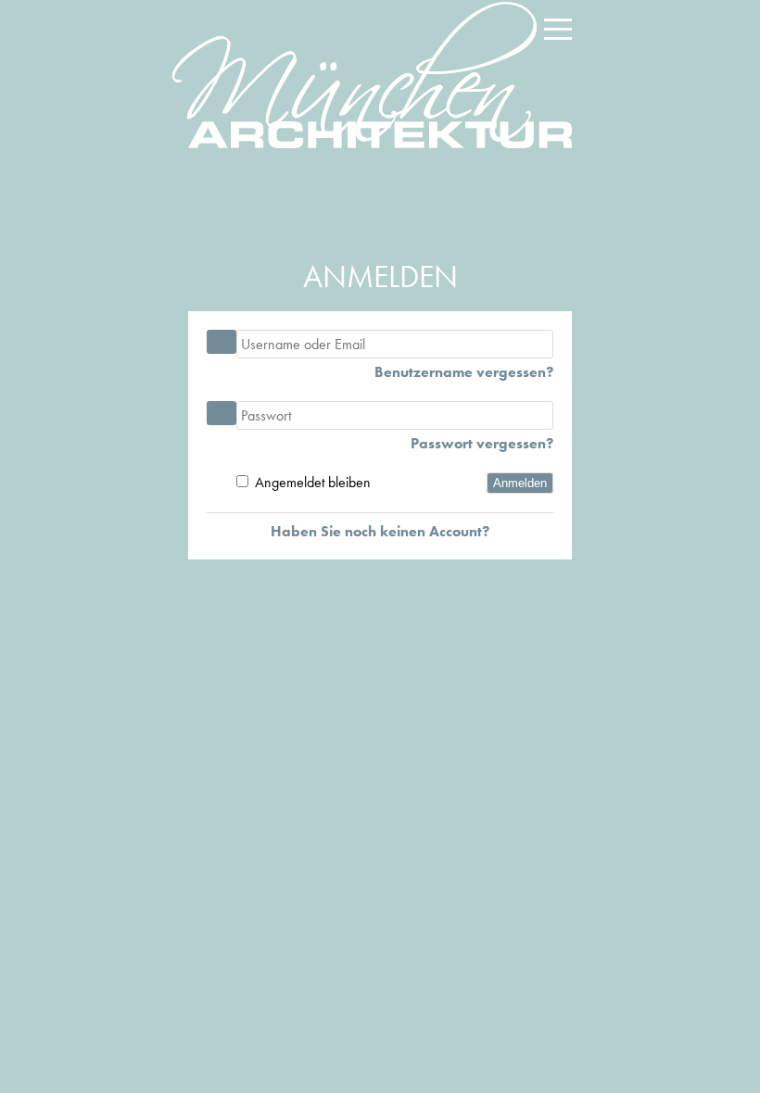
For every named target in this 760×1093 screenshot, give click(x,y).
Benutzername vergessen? (463, 372)
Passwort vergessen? (482, 443)
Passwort (221, 413)
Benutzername (221, 342)
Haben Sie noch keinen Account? (380, 531)
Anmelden (520, 483)
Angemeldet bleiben (313, 482)
